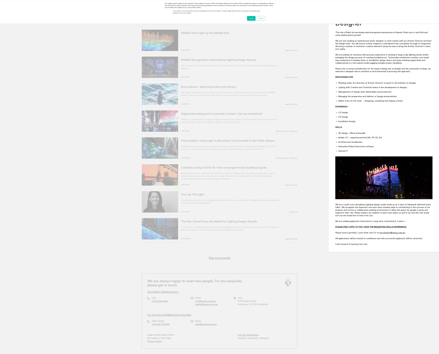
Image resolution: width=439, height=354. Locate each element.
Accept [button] (251, 18)
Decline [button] (261, 18)
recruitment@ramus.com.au (392, 233)
